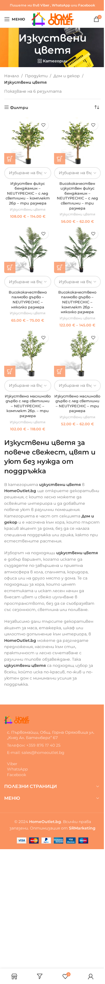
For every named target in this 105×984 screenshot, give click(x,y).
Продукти (36, 75)
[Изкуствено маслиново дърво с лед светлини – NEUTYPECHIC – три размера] (77, 353)
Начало (11, 75)
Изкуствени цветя (27, 209)
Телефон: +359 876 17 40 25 (33, 745)
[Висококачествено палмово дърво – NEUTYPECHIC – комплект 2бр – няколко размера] (77, 249)
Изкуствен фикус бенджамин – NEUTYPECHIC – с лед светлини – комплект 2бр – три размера (28, 193)
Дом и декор (66, 75)
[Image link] (16, 719)
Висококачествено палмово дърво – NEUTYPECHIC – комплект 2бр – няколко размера (77, 302)
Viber (44, 5)
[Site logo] (52, 18)
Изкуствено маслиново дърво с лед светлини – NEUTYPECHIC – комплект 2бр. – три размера (28, 406)
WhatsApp (61, 5)
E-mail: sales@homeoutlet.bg (35, 752)
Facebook (86, 5)
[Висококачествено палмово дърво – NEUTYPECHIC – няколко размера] (27, 249)
